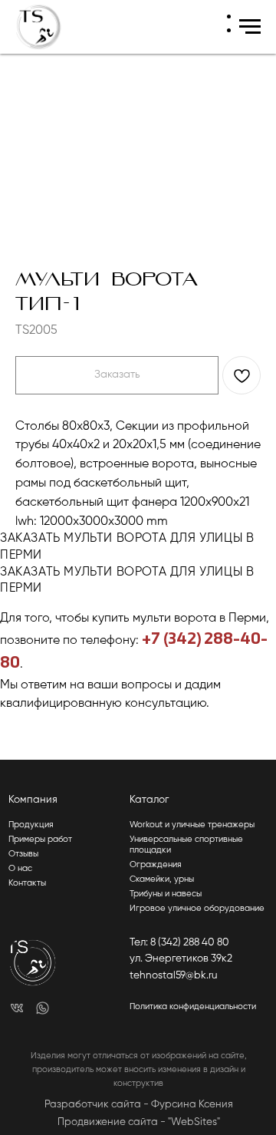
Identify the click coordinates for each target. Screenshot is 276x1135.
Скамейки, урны (162, 879)
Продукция (31, 825)
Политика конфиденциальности (193, 1006)
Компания (33, 800)
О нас (20, 868)
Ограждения (156, 864)
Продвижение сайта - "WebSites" (139, 1122)
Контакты (27, 883)
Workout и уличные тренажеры (192, 825)
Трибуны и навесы (166, 894)
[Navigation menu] (250, 27)
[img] (17, 1008)
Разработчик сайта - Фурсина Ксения (138, 1105)
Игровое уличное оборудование (197, 908)
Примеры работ (40, 839)
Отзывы (23, 854)
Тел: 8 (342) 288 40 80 (179, 943)
